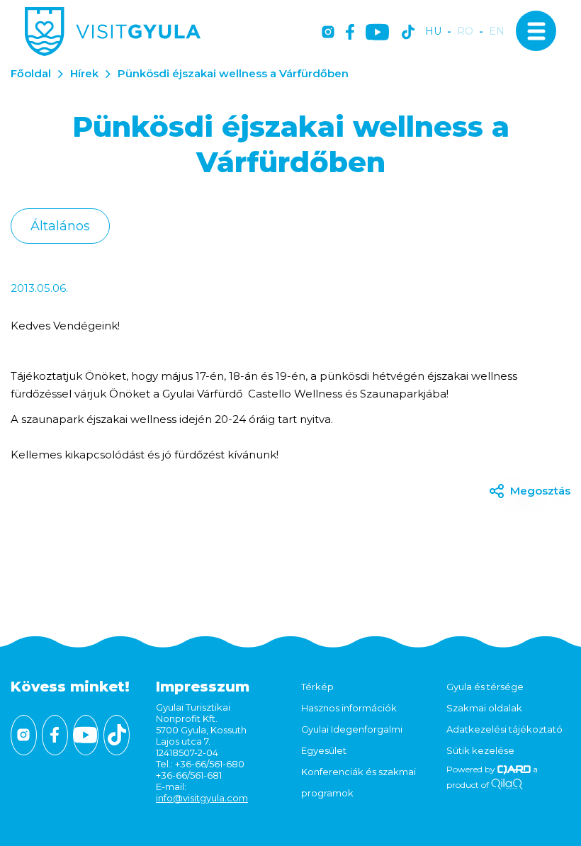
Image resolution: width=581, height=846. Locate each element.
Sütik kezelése (480, 750)
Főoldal (31, 73)
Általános (60, 226)
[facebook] (350, 33)
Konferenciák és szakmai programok (358, 782)
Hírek (84, 73)
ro (465, 32)
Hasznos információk (349, 708)
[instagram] (328, 33)
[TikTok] (408, 33)
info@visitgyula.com (202, 797)
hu (433, 32)
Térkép (317, 686)
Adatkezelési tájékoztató (504, 729)
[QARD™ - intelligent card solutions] (514, 769)
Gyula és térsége (485, 686)
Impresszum (202, 686)
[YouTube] (377, 33)
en (496, 32)
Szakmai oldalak (484, 708)
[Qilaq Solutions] (507, 784)
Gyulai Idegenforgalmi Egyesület (351, 739)
